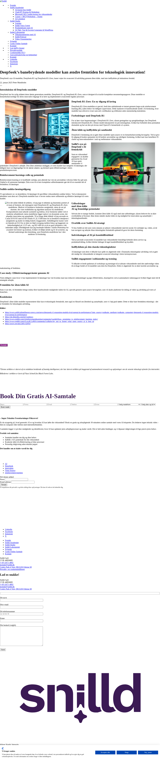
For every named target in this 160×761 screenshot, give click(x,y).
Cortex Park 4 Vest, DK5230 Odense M (16, 567)
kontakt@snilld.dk (7, 565)
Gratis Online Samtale (13, 552)
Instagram (9, 534)
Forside (8, 540)
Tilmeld (3, 485)
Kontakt (4, 345)
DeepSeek (9, 466)
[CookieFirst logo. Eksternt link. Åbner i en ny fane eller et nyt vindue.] (3, 748)
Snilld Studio (10, 545)
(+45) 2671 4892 (6, 563)
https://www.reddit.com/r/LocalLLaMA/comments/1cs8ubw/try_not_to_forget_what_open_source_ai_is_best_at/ (49, 321)
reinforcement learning (14, 473)
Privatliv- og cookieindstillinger (12, 569)
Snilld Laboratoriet (12, 547)
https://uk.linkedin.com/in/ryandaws (19, 317)
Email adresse (5, 482)
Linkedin (8, 529)
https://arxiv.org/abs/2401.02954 (17, 324)
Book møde (5, 407)
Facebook (9, 532)
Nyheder (8, 549)
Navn (2, 479)
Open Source (10, 470)
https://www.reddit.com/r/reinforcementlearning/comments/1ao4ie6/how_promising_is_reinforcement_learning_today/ (51, 319)
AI (6, 464)
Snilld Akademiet (12, 543)
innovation (9, 468)
